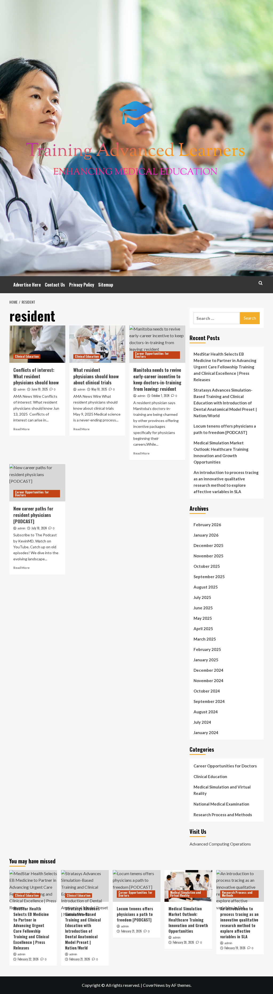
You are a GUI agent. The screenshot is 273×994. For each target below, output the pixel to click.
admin (21, 389)
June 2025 (203, 607)
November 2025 (208, 555)
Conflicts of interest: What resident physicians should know (36, 376)
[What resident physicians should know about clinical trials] (97, 344)
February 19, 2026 (235, 948)
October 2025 (207, 566)
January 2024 (206, 732)
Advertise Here (27, 284)
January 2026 (206, 535)
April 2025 (203, 628)
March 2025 (205, 639)
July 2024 (202, 722)
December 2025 (208, 545)
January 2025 (206, 659)
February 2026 (207, 524)
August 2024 (206, 711)
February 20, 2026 (183, 942)
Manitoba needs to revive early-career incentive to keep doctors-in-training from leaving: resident (157, 379)
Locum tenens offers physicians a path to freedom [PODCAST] (225, 429)
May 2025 (203, 618)
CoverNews (154, 985)
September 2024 (209, 701)
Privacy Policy (81, 284)
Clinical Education (27, 356)
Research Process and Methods (223, 814)
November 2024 (208, 680)
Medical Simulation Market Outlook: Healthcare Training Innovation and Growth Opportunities (221, 452)
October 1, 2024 (160, 395)
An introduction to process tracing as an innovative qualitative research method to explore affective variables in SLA (226, 482)
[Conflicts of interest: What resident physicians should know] (37, 344)
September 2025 (209, 576)
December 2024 (208, 670)
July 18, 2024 (39, 528)
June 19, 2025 (39, 389)
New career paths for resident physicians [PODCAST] (33, 515)
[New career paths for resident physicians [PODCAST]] (37, 482)
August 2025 (206, 587)
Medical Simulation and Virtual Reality (222, 790)
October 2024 (207, 691)
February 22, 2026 (28, 959)
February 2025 (207, 649)
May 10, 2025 (99, 389)
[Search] (260, 283)
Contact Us (55, 284)
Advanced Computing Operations (220, 843)
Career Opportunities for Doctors (152, 355)
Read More (21, 429)
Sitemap (105, 284)
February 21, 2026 (79, 959)
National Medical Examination (221, 804)
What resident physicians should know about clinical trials (96, 376)
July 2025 (202, 597)
